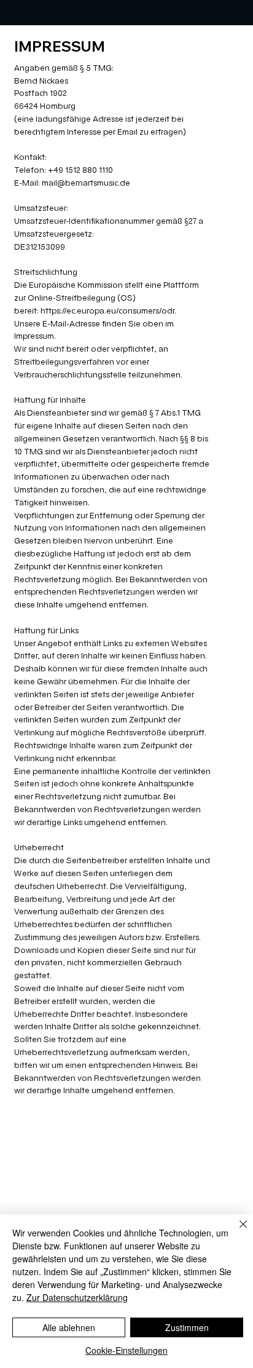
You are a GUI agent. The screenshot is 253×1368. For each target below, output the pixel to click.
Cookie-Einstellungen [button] (126, 1350)
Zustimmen (187, 1327)
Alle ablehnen (68, 1327)
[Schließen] (236, 1231)
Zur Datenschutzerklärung (77, 1297)
